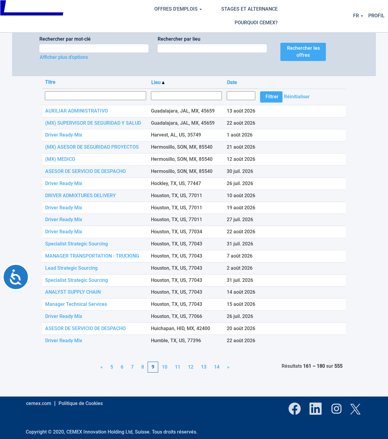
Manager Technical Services (76, 304)
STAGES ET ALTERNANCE (249, 9)
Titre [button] (50, 82)
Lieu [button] (156, 82)
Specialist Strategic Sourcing (76, 244)
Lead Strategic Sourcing (71, 268)
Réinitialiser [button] (297, 97)
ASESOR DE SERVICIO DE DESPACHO (85, 171)
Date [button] (232, 82)
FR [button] (356, 16)
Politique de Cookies (81, 403)
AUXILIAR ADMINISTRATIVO (76, 111)
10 (164, 367)
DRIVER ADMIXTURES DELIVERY (80, 195)
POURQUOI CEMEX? (256, 22)
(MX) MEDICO (60, 159)
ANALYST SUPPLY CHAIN (73, 292)
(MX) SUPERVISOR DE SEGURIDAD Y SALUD (93, 123)
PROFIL (376, 16)
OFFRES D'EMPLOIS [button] (176, 9)
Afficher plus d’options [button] (64, 57)
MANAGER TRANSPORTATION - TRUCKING (92, 256)
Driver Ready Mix (63, 135)
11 (177, 367)
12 (190, 367)
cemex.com (38, 403)
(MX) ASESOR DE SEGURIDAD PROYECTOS (92, 147)
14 (216, 367)
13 (203, 367)
